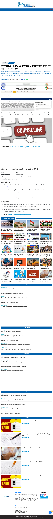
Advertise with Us (34, 517)
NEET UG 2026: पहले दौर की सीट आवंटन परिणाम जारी (19, 214)
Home (4, 62)
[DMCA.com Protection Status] (44, 497)
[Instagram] (45, 495)
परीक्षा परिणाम (26, 353)
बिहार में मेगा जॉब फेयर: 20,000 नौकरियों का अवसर (25, 147)
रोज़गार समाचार (26, 327)
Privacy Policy (15, 517)
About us (10, 517)
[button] (3, 11)
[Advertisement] (26, 3)
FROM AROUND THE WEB (8, 218)
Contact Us (18, 506)
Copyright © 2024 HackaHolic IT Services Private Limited (26, 516)
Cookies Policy (41, 517)
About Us (18, 492)
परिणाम (11, 62)
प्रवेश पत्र (26, 417)
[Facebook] (41, 495)
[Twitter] (43, 495)
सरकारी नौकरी (26, 285)
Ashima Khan (5, 79)
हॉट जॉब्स (26, 391)
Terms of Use (27, 517)
